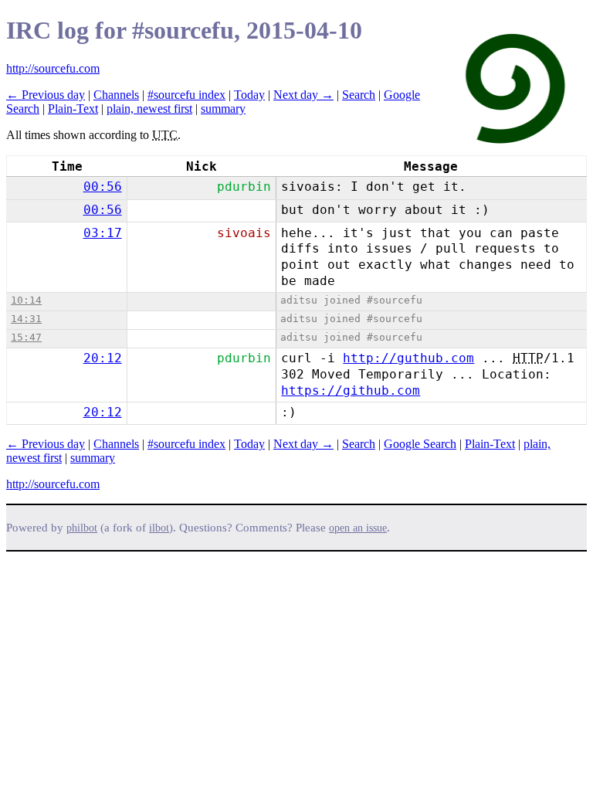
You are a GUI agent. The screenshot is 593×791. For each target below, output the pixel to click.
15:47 (26, 337)
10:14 (26, 300)
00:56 (102, 186)
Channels (116, 94)
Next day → (303, 94)
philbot (81, 528)
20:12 (102, 358)
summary (223, 108)
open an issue (358, 528)
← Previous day (45, 94)
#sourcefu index (186, 94)
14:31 (26, 318)
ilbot (159, 528)
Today (249, 94)
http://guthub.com (408, 358)
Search (358, 94)
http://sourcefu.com (53, 68)
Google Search (420, 443)
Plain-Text (73, 108)
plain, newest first (149, 108)
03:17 (102, 233)
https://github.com (350, 390)
